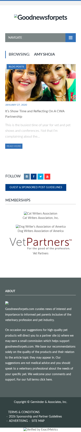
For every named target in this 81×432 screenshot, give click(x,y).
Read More (14, 146)
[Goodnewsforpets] (40, 17)
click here (46, 379)
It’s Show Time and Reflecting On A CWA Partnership (34, 114)
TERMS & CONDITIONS (24, 412)
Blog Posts (16, 66)
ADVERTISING (18, 421)
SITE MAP (38, 421)
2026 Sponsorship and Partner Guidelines (35, 416)
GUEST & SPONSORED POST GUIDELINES (36, 187)
